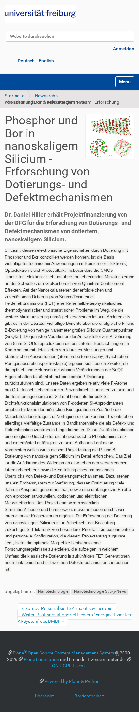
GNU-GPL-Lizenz (69, 665)
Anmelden (123, 48)
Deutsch (26, 60)
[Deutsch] (40, 14)
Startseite (14, 95)
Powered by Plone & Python (72, 681)
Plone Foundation (41, 659)
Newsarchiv (47, 95)
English (46, 60)
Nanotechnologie (53, 592)
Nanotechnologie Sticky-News (100, 592)
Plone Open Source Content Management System (63, 652)
